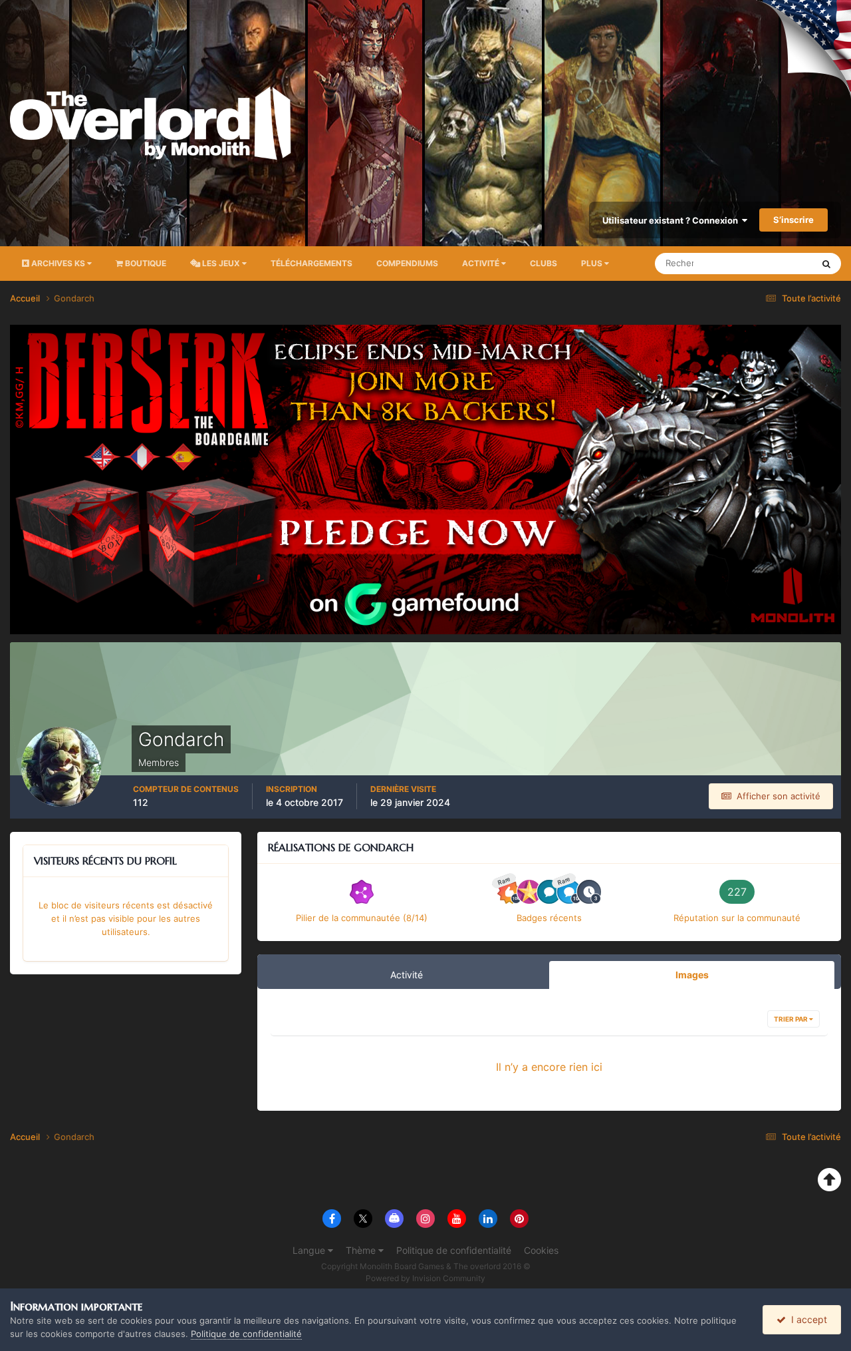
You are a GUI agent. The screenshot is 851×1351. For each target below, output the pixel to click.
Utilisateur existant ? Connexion (672, 220)
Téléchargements (311, 263)
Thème (362, 1250)
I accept (806, 1319)
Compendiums (407, 263)
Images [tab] (692, 974)
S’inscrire (793, 219)
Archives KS (58, 263)
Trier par (791, 1019)
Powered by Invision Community (425, 1278)
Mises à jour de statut (754, 263)
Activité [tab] (406, 974)
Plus (591, 263)
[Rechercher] (826, 263)
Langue (310, 1250)
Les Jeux (221, 263)
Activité (481, 263)
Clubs (543, 263)
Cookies (541, 1250)
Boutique (144, 263)
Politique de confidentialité (453, 1250)
